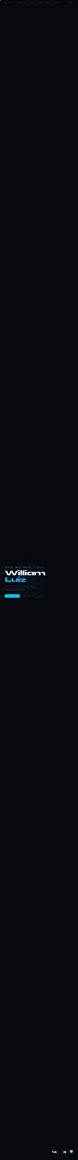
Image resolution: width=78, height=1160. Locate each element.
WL (7, 2)
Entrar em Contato (12, 596)
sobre (20, 2)
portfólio (39, 2)
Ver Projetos (27, 596)
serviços (32, 2)
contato (56, 2)
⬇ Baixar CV (39, 596)
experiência (48, 2)
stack (25, 2)
